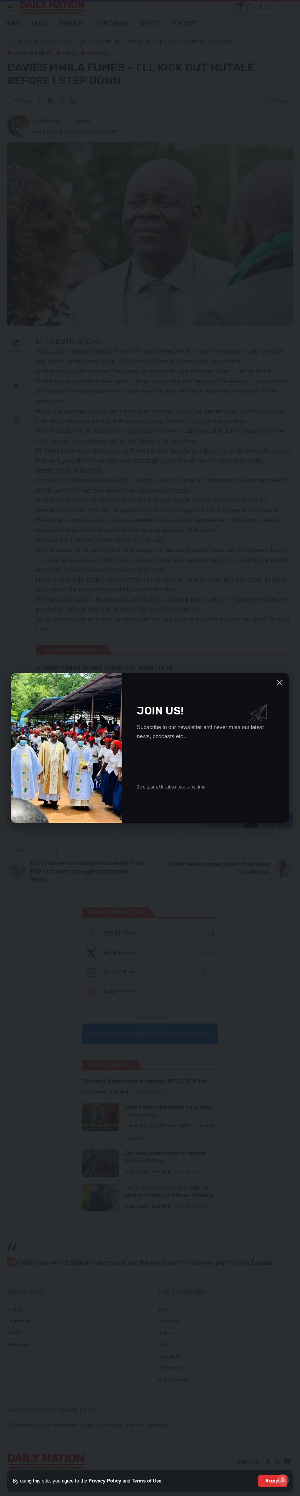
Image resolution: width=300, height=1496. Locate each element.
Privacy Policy (105, 1481)
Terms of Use (146, 1481)
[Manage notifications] (283, 1480)
